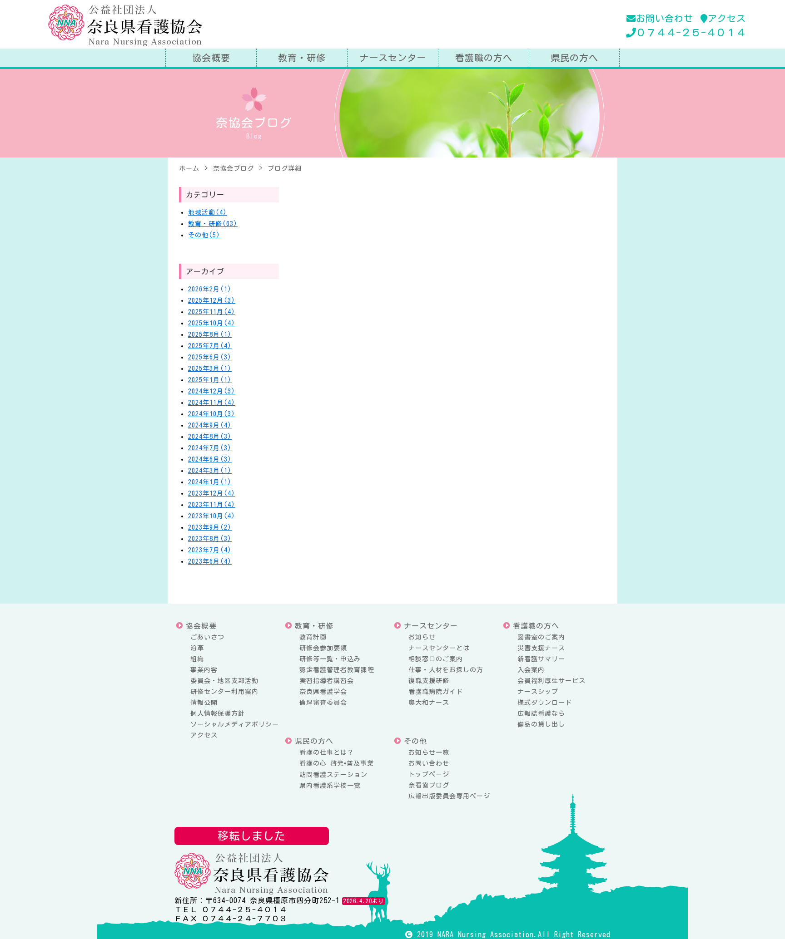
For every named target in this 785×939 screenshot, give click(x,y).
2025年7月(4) (210, 346)
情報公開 (204, 702)
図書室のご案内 (541, 637)
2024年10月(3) (211, 414)
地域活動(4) (207, 212)
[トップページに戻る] (126, 26)
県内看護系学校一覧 (330, 785)
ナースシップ (537, 691)
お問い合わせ (664, 18)
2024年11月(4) (211, 402)
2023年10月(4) (211, 516)
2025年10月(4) (211, 323)
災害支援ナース (541, 648)
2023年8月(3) (210, 539)
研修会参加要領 (323, 648)
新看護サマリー (541, 659)
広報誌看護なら (541, 713)
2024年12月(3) (211, 391)
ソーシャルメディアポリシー (234, 724)
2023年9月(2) (210, 527)
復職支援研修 (428, 681)
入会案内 (531, 670)
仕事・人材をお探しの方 (445, 670)
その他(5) (204, 235)
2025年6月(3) (210, 357)
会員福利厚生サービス (551, 681)
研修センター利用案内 (224, 691)
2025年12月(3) (211, 300)
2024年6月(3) (210, 459)
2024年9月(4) (210, 425)
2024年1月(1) (210, 482)
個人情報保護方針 (217, 713)
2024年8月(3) (210, 436)
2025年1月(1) (210, 380)
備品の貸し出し (541, 724)
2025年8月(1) (210, 334)
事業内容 (204, 670)
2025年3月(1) (210, 368)
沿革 (197, 648)
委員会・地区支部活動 (224, 681)
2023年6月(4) (210, 561)
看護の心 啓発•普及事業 (336, 763)
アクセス (727, 18)
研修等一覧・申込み (330, 659)
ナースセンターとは (439, 648)
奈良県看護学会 (323, 691)
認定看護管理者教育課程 (336, 670)
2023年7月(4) (210, 550)
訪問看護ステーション (333, 775)
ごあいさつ (207, 637)
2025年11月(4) (211, 312)
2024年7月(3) (210, 448)
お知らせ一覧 (428, 752)
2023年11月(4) (211, 504)
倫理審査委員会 (323, 702)
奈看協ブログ (428, 785)
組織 (197, 659)
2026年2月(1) (210, 289)
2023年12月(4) (211, 493)
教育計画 (313, 637)
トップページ (428, 774)
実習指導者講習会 (326, 681)
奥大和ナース (428, 702)
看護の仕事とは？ (326, 752)
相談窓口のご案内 (435, 659)
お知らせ (422, 637)
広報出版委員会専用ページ (449, 796)
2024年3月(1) (210, 470)
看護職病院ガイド (435, 691)
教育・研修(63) (213, 224)
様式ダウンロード (544, 702)
